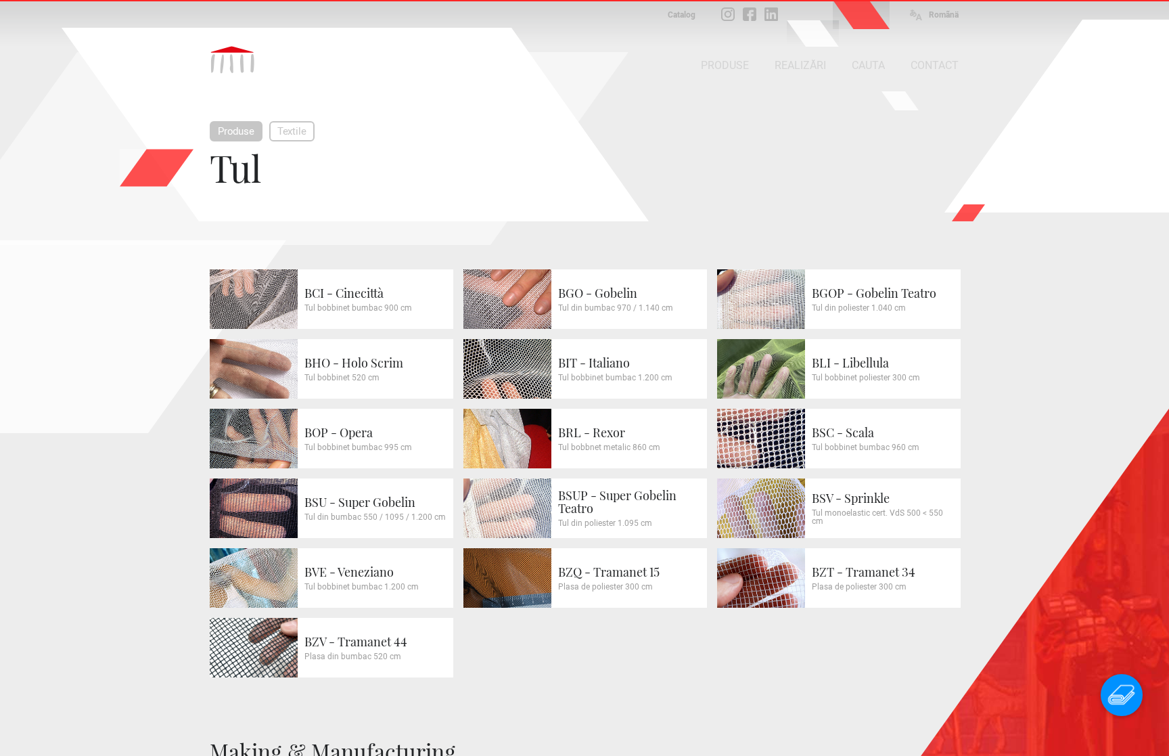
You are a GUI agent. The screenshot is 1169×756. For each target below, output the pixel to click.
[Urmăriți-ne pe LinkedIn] (771, 14)
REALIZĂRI (800, 65)
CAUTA (868, 65)
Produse (236, 131)
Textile (291, 131)
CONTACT (935, 65)
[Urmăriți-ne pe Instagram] (728, 14)
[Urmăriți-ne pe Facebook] (749, 14)
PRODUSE (725, 65)
